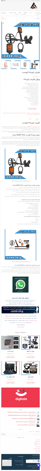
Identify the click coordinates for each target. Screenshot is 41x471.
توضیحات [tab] (37, 118)
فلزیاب (27, 271)
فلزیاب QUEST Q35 (36, 131)
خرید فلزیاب (29, 113)
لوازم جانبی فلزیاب (37, 448)
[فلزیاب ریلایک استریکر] (2, 18)
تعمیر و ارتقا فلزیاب (9, 318)
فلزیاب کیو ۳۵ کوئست (36, 114)
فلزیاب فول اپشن (5, 113)
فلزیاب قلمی (38, 446)
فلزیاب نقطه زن (29, 114)
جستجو (3, 434)
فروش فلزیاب (15, 113)
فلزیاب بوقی (35, 113)
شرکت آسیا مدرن (22, 322)
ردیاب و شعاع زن (37, 444)
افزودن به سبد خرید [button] (30, 357)
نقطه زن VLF (30, 380)
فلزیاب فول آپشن (10, 355)
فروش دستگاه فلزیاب (32, 320)
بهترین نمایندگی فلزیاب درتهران (18, 316)
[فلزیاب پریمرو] (38, 18)
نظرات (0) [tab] (29, 118)
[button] (3, 23)
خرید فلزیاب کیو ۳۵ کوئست (22, 113)
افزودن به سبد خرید (32, 108)
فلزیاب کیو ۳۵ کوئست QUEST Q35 (34, 126)
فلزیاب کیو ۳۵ (37, 266)
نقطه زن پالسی (31, 355)
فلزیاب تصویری (37, 441)
